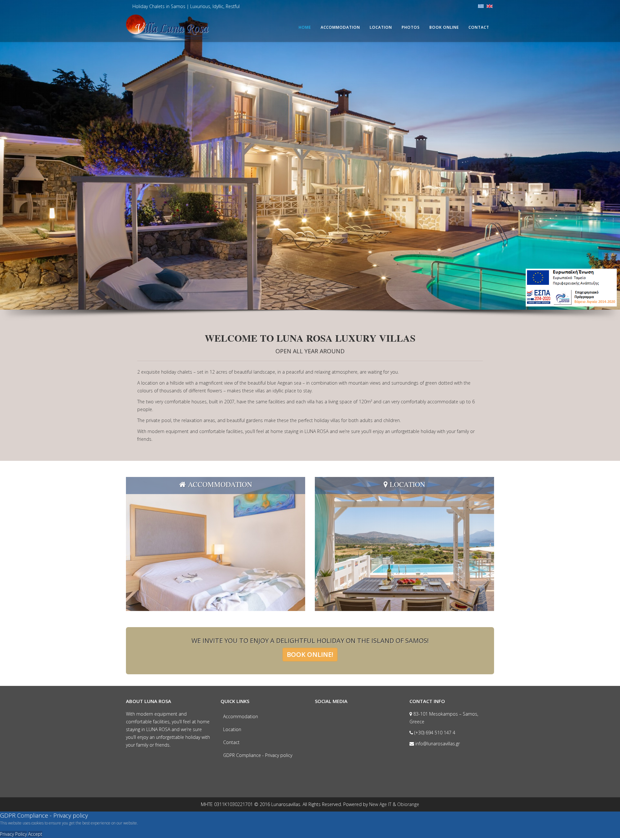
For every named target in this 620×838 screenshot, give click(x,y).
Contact (479, 27)
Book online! (310, 654)
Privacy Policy (13, 834)
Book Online (444, 27)
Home (305, 27)
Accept (35, 834)
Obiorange (408, 804)
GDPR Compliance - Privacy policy (257, 755)
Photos (411, 27)
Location (381, 27)
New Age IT (380, 804)
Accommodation (340, 27)
